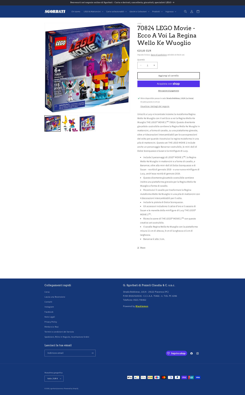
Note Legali (50, 317)
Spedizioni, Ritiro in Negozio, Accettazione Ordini (67, 337)
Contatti (48, 302)
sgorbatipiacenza (57, 388)
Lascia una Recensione (55, 297)
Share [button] (142, 247)
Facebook (49, 312)
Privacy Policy (51, 322)
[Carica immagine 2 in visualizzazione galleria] (70, 123)
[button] (93, 11)
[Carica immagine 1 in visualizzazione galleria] (53, 123)
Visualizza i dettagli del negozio (155, 106)
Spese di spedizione (159, 55)
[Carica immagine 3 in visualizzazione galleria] (87, 123)
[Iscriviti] (92, 353)
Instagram (49, 306)
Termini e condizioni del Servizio (59, 331)
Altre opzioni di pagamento (168, 91)
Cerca (47, 292)
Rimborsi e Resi (52, 326)
